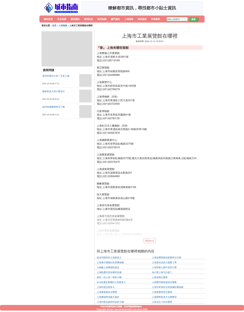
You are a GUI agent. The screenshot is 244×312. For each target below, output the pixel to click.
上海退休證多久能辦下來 (164, 262)
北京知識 (61, 19)
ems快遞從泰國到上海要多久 (111, 282)
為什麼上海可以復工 (162, 272)
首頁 (54, 25)
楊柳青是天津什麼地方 (53, 91)
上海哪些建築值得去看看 (164, 282)
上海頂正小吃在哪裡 (162, 301)
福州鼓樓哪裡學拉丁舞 (53, 107)
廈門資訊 (115, 19)
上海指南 (128, 19)
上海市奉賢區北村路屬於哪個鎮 (167, 287)
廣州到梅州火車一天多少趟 (55, 76)
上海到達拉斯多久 (106, 287)
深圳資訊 (142, 19)
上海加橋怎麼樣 (160, 277)
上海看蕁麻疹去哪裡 (107, 292)
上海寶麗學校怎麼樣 (162, 292)
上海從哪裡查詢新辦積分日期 (166, 257)
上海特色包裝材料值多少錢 (110, 301)
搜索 (193, 19)
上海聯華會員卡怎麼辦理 (164, 296)
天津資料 (155, 19)
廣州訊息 (88, 19)
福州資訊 (75, 19)
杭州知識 (101, 19)
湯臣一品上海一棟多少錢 (109, 277)
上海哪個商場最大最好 (108, 296)
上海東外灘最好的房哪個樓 (110, 262)
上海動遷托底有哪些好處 (109, 272)
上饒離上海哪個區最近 (108, 267)
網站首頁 (48, 19)
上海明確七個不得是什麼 (164, 267)
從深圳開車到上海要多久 (109, 257)
